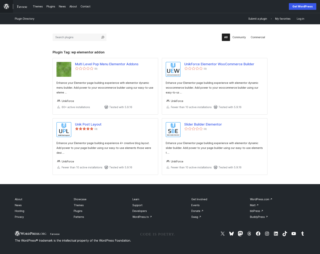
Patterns (79, 216)
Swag (196, 216)
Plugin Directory (24, 18)
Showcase (80, 199)
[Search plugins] (102, 37)
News (18, 205)
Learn (135, 199)
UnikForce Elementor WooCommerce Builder (219, 64)
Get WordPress (302, 6)
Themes (79, 205)
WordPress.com (261, 199)
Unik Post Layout (88, 124)
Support (137, 205)
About (18, 199)
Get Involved (199, 199)
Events (195, 205)
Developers (139, 210)
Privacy (19, 216)
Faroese (55, 233)
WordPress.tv (142, 216)
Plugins (78, 210)
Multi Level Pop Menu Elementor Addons (107, 64)
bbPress (256, 210)
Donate (197, 210)
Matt (254, 205)
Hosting (19, 210)
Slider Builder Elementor (203, 124)
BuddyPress (259, 216)
